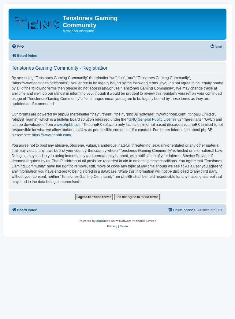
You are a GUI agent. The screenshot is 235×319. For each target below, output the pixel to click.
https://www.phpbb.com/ (51, 135)
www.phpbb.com (67, 125)
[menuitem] (18, 46)
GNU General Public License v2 (155, 119)
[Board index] (36, 20)
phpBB (101, 220)
